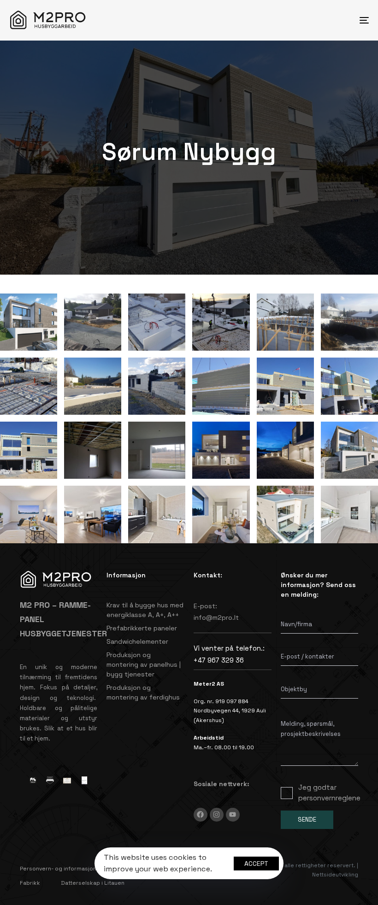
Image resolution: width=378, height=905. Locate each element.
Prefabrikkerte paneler (141, 628)
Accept (256, 863)
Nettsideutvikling (335, 874)
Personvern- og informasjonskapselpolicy (77, 868)
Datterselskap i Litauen (92, 883)
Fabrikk (30, 883)
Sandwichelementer (137, 641)
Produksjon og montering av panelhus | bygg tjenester (143, 664)
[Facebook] (200, 815)
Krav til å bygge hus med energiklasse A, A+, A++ (144, 610)
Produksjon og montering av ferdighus (143, 692)
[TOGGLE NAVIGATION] (309, 20)
